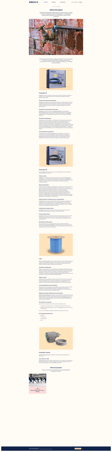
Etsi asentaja (62, 2)
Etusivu (52, 6)
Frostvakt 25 (43, 171)
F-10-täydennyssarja (65, 297)
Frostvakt (54, 361)
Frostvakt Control (47, 126)
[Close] (82, 448)
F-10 (39, 261)
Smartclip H (61, 202)
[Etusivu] (33, 2)
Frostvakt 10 (41, 95)
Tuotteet (46, 2)
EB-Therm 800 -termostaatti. (57, 273)
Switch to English (78, 448)
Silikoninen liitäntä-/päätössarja (44, 294)
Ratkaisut (54, 2)
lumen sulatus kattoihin (50, 224)
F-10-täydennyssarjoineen (57, 111)
